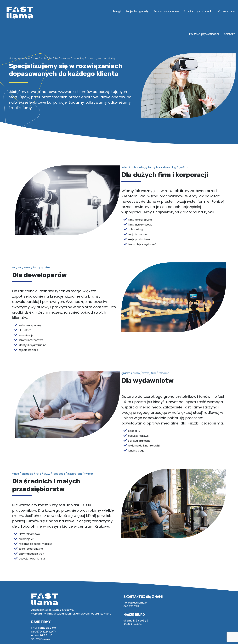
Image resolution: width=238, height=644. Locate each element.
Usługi (116, 11)
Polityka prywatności (204, 34)
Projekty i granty (137, 11)
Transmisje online (166, 11)
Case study (226, 11)
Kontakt (229, 34)
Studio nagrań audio (198, 11)
